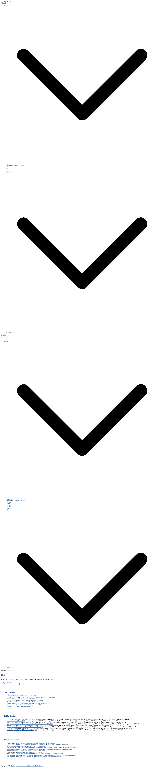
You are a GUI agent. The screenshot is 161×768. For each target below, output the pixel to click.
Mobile (9, 171)
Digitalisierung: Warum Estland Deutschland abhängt (21, 706)
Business (9, 163)
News (8, 173)
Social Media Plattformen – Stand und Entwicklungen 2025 (23, 701)
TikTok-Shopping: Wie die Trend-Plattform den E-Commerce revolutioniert (35, 743)
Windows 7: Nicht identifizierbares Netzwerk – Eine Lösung (23, 728)
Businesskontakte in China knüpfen (52, 756)
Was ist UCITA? (11, 332)
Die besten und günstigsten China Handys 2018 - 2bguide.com (24, 755)
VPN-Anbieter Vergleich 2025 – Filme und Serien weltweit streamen (25, 700)
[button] (82, 162)
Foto (8, 168)
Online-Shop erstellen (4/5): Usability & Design (50, 753)
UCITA (6, 174)
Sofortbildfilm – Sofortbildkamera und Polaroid (29, 752)
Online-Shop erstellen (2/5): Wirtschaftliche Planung (21, 730)
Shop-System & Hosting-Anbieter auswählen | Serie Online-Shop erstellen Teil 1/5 (29, 724)
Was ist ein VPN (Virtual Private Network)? (57, 744)
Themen (6, 5)
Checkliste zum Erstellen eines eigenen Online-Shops (21, 753)
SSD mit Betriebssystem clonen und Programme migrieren (22, 749)
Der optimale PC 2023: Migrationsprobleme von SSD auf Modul (24, 747)
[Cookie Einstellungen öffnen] (4, 766)
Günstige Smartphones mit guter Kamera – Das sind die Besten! (24, 727)
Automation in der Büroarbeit (15, 721)
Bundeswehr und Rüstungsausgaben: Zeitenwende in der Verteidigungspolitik (28, 703)
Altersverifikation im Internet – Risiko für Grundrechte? (22, 695)
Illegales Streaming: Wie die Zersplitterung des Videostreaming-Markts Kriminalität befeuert (31, 697)
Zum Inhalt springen (6, 1)
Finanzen (9, 167)
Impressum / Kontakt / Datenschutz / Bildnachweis (29, 766)
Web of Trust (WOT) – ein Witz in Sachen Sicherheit (21, 719)
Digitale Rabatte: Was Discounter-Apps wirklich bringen (22, 698)
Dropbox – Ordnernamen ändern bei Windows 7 (20, 722)
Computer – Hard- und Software (16, 165)
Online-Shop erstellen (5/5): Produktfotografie (19, 725)
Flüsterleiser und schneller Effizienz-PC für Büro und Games (28, 746)
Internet (9, 170)
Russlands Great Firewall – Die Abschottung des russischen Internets (25, 704)
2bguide (13, 766)
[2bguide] (3, 3)
